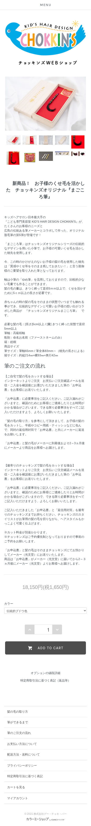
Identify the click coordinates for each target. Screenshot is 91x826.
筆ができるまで (17, 722)
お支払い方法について (22, 744)
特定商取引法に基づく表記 (25, 776)
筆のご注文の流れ (19, 733)
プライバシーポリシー (22, 765)
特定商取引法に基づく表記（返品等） (45, 680)
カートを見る (16, 787)
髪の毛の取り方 (17, 711)
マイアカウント (17, 798)
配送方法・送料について (23, 754)
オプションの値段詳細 (45, 673)
